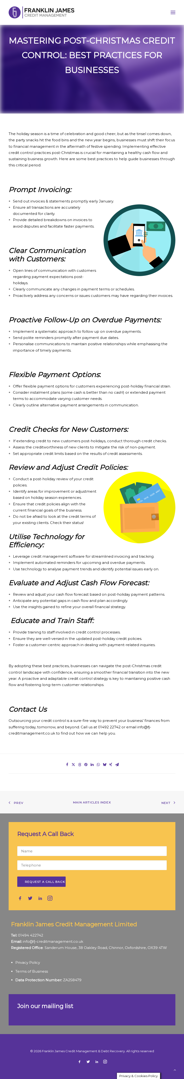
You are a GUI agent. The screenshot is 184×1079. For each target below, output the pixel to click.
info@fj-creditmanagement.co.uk (53, 941)
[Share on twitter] (73, 765)
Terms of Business (31, 971)
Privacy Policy (27, 962)
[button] (173, 12)
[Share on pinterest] (86, 765)
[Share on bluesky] (104, 765)
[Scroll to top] (175, 1069)
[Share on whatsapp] (98, 765)
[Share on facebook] (67, 765)
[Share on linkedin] (92, 765)
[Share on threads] (79, 765)
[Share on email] (117, 765)
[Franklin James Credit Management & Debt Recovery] (41, 12)
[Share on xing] (111, 765)
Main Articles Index (92, 802)
